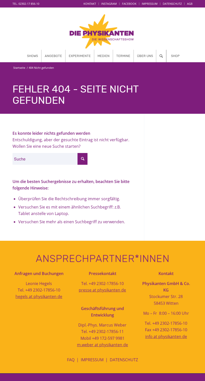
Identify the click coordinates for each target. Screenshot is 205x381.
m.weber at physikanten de (102, 345)
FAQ (70, 359)
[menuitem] (90, 3)
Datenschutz (172, 4)
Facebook (129, 4)
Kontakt (90, 4)
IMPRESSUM (92, 359)
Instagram (109, 4)
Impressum (150, 4)
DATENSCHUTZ (124, 359)
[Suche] (161, 56)
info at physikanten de (166, 336)
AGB (189, 4)
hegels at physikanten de (39, 296)
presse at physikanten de (102, 290)
